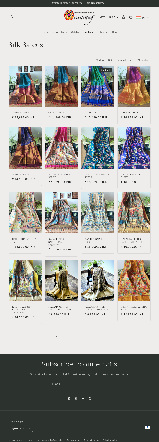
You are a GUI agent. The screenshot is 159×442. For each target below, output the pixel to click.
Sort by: (100, 60)
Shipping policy (110, 440)
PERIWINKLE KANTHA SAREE (134, 308)
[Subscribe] (106, 384)
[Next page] (102, 336)
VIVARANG (22, 440)
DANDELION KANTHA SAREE (97, 176)
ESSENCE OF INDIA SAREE (59, 176)
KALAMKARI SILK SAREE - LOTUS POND (60, 308)
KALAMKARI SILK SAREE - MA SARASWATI (58, 242)
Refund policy (57, 440)
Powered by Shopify (37, 440)
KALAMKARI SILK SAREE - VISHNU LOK (97, 308)
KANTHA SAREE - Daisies (94, 241)
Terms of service (91, 440)
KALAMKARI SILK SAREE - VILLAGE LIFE (133, 241)
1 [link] (56, 336)
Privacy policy (73, 440)
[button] (12, 17)
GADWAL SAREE (21, 112)
